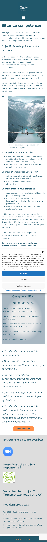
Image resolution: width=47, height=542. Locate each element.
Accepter (23, 273)
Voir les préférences (23, 286)
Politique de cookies (12, 290)
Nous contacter (23, 429)
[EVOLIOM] (23, 8)
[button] (43, 252)
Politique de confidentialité (31, 290)
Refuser (23, 279)
